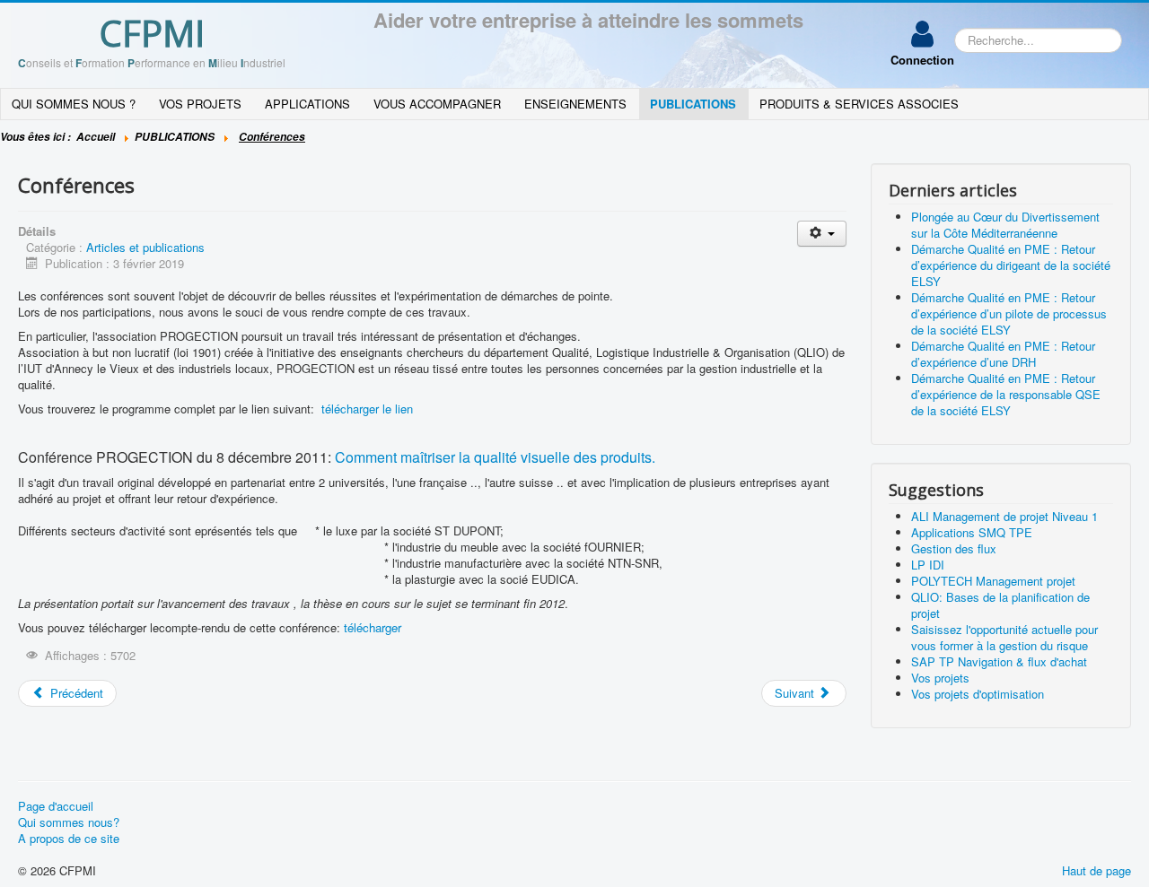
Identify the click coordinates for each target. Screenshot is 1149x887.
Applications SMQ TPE (971, 532)
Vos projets (940, 677)
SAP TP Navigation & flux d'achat (999, 661)
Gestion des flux (953, 548)
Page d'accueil (55, 806)
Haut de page (1096, 870)
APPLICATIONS (307, 103)
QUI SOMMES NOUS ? (74, 103)
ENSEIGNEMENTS (575, 103)
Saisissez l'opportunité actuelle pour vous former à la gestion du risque (1004, 637)
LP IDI (927, 564)
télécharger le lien (367, 408)
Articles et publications (145, 247)
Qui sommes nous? (68, 822)
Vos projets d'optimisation (977, 693)
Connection (922, 59)
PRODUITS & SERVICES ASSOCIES (859, 103)
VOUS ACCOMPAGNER (437, 103)
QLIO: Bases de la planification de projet (1000, 605)
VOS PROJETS (200, 103)
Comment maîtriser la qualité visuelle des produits (493, 457)
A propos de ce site (68, 838)
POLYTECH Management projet (993, 580)
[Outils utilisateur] (821, 234)
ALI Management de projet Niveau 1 (1004, 516)
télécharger (372, 627)
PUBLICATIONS (693, 103)
